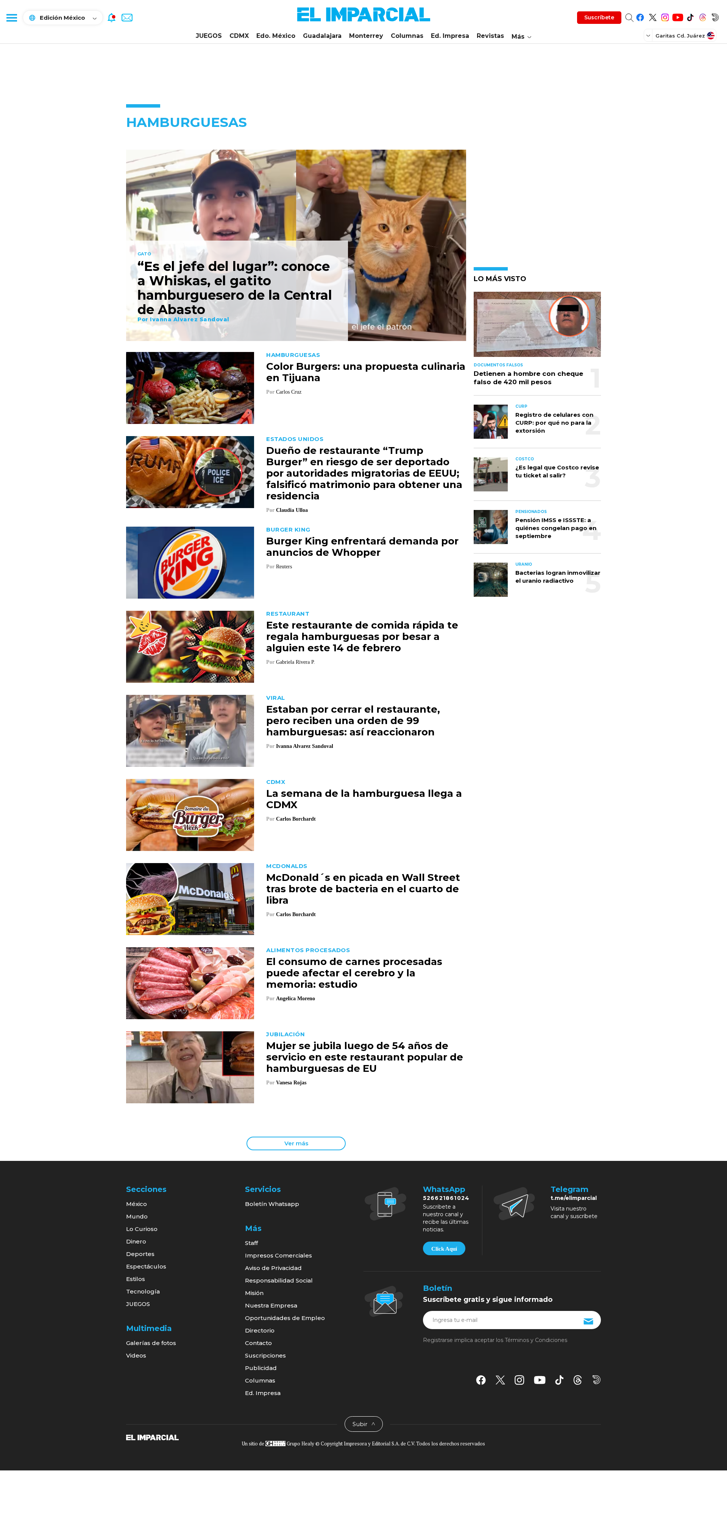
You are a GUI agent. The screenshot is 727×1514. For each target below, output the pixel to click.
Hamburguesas (293, 355)
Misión (254, 1293)
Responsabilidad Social (279, 1280)
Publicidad (261, 1368)
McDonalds (286, 866)
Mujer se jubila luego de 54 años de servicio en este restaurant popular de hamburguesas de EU (364, 1057)
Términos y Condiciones (536, 1340)
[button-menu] (11, 17)
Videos (136, 1355)
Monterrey (366, 35)
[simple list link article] (537, 327)
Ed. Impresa (450, 35)
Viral (275, 698)
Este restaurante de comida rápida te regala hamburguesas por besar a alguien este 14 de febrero (362, 636)
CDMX (239, 35)
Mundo (137, 1216)
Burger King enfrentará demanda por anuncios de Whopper (362, 546)
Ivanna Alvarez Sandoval (189, 319)
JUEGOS (209, 35)
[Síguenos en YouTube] (677, 16)
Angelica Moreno (295, 998)
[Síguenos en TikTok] (690, 16)
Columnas (407, 35)
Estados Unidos (294, 439)
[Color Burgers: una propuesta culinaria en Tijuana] (190, 387)
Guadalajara (322, 35)
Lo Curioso (142, 1228)
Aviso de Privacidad (273, 1268)
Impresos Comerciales (278, 1255)
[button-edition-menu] (649, 35)
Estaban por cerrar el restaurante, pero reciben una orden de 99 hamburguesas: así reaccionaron (353, 720)
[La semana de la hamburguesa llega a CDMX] (190, 814)
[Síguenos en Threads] (702, 16)
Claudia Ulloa (292, 510)
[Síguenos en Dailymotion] (715, 16)
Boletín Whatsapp (272, 1203)
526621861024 (446, 1198)
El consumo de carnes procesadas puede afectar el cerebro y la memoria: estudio (354, 973)
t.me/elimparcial (574, 1198)
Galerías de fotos (151, 1343)
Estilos (135, 1279)
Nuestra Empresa (271, 1305)
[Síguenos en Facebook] (640, 16)
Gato (144, 254)
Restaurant (287, 613)
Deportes (140, 1253)
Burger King (288, 529)
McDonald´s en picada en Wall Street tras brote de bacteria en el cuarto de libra (363, 888)
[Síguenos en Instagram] (665, 16)
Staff (251, 1243)
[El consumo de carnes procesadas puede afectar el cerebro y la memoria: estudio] (190, 982)
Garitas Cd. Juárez (680, 36)
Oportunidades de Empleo (285, 1318)
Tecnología (143, 1291)
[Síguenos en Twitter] (652, 16)
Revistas (490, 35)
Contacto (258, 1343)
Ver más (296, 1143)
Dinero (136, 1241)
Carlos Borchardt (296, 819)
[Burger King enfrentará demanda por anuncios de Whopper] (190, 561)
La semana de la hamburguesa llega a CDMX (364, 799)
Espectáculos (146, 1266)
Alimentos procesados (308, 950)
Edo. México (275, 35)
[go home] (152, 1437)
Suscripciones (265, 1355)
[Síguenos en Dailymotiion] (596, 1379)
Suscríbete (599, 17)
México (136, 1203)
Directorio (260, 1330)
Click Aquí (444, 1249)
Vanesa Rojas (291, 1082)
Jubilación (285, 1034)
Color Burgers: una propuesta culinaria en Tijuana (365, 372)
